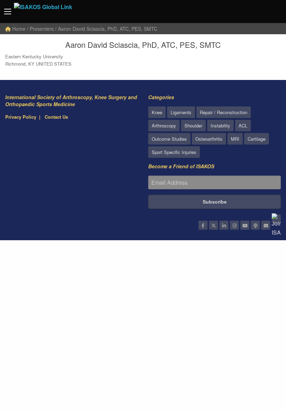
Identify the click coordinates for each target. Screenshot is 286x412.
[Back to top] (263, 368)
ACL (243, 125)
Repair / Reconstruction (223, 112)
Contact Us (56, 116)
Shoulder (193, 125)
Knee (157, 112)
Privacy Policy (20, 116)
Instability (220, 125)
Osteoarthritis (209, 138)
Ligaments (181, 112)
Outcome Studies (169, 138)
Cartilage (256, 138)
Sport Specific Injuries (174, 152)
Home (18, 28)
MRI (235, 138)
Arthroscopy (164, 125)
